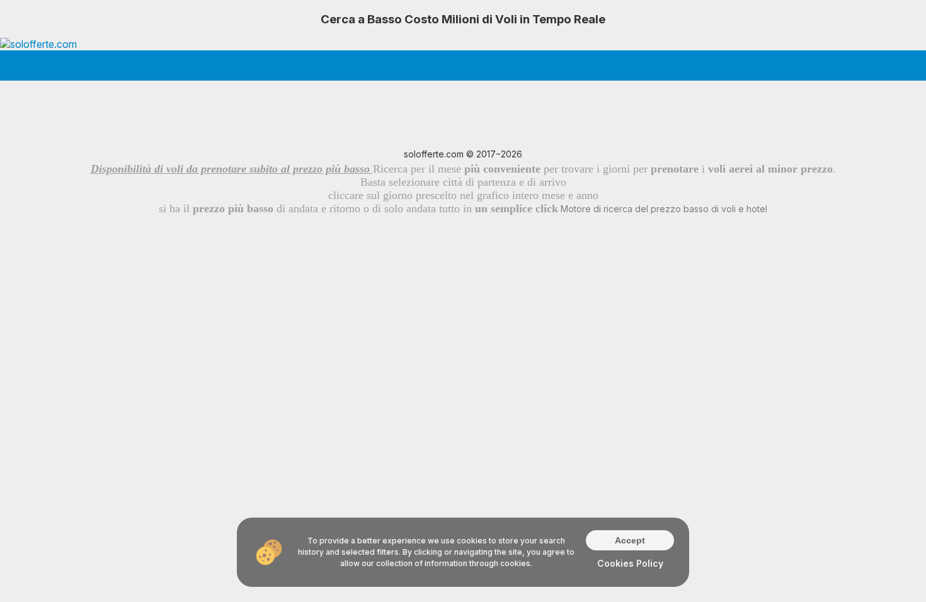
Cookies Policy (630, 563)
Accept (630, 540)
